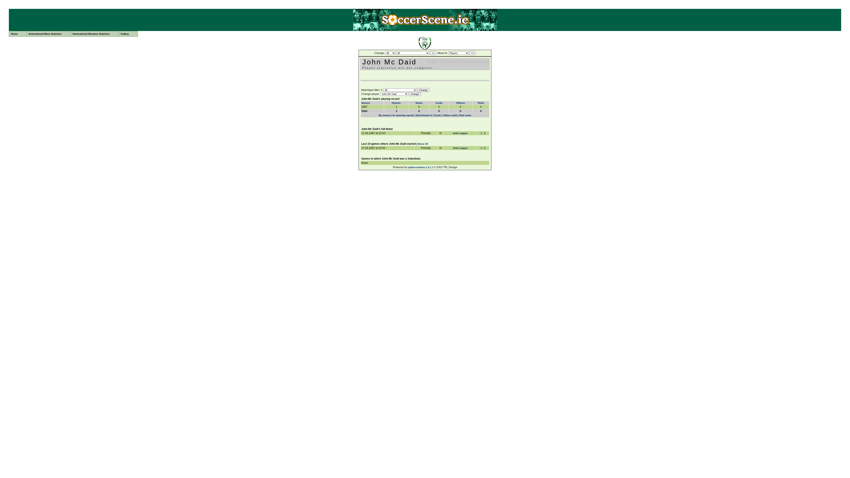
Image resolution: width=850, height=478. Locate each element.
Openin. (396, 103)
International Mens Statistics (45, 34)
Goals (439, 103)
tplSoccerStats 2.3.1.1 (420, 167)
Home (14, 34)
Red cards (465, 115)
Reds (481, 103)
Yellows (460, 103)
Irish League (460, 133)
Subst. (419, 103)
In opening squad (403, 115)
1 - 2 (483, 133)
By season (385, 115)
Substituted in (423, 115)
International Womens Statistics (91, 34)
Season (365, 103)
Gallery (125, 34)
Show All (423, 144)
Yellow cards (450, 115)
